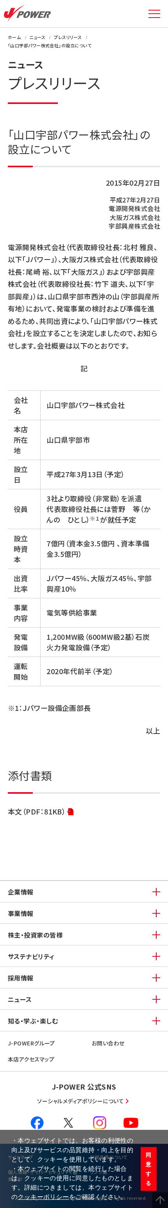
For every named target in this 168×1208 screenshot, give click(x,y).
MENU (154, 13)
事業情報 (21, 913)
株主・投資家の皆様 (35, 935)
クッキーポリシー (43, 1197)
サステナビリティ (31, 956)
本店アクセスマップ (31, 1059)
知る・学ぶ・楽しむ (33, 1020)
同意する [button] (148, 1169)
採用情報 (21, 978)
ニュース (20, 999)
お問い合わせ (108, 1043)
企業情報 (21, 892)
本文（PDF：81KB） (37, 812)
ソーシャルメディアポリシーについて (80, 1101)
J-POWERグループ (31, 1043)
